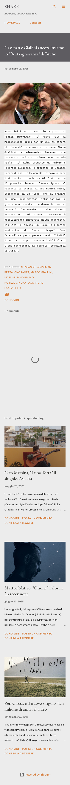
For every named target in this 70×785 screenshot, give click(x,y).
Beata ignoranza (16, 272)
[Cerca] (54, 6)
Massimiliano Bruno (19, 277)
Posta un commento (37, 518)
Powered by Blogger (37, 774)
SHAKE (11, 6)
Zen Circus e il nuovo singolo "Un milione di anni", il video (34, 706)
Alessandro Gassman (36, 267)
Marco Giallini (41, 272)
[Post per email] (6, 295)
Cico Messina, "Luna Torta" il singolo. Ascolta (30, 475)
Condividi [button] (11, 300)
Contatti (35, 22)
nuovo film (12, 287)
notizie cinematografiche (23, 282)
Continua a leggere (19, 522)
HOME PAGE (12, 22)
